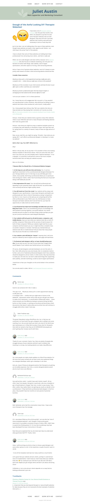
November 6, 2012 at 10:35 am (26, 441)
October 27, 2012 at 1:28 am (25, 284)
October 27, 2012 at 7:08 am (25, 315)
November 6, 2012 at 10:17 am (26, 415)
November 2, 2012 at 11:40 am (26, 377)
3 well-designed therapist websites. (43, 268)
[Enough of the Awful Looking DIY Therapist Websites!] (45, 7)
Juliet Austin (21, 335)
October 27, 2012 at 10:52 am (26, 337)
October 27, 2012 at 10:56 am (26, 353)
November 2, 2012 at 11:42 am (26, 401)
